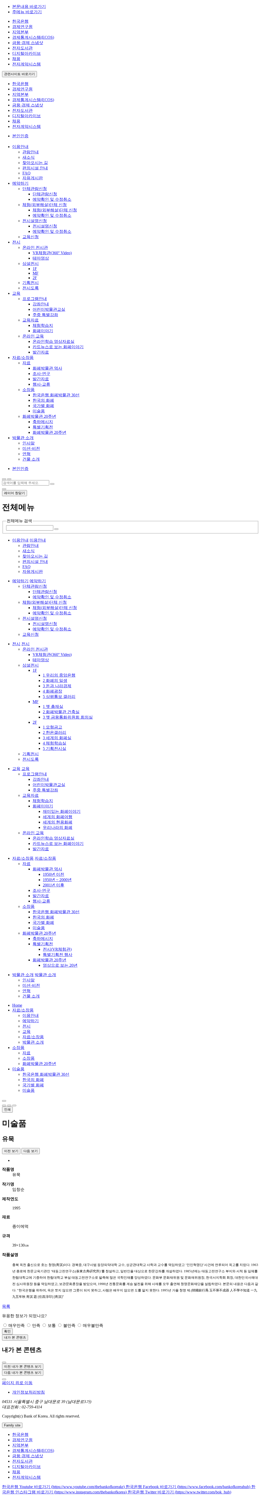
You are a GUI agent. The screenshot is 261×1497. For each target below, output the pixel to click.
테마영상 (41, 258)
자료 (26, 363)
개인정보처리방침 (28, 1392)
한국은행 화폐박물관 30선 (56, 395)
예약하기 (30, 1021)
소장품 (28, 389)
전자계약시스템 (26, 64)
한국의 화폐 (43, 400)
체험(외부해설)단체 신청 (44, 205)
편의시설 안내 (35, 168)
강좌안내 (41, 304)
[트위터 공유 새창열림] (14, 1105)
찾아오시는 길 (35, 162)
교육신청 (30, 237)
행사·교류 (41, 384)
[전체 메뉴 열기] (4, 479)
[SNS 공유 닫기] (4, 1105)
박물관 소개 (33, 1042)
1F (35, 268)
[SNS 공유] (4, 1101)
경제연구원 (22, 26)
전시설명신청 (34, 221)
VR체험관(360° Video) (52, 253)
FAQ (26, 173)
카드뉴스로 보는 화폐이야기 (58, 347)
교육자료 (30, 320)
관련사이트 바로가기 (19, 74)
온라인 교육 (33, 336)
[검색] (52, 484)
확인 (7, 1331)
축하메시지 (43, 422)
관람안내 (30, 152)
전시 (26, 1026)
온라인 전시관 (35, 247)
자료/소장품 (23, 1010)
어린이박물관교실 (49, 309)
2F (35, 278)
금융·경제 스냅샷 (27, 43)
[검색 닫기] (4, 489)
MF (35, 273)
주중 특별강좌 (45, 315)
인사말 (28, 443)
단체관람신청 (34, 188)
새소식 (28, 157)
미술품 (39, 411)
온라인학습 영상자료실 (53, 341)
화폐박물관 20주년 (39, 416)
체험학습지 (43, 325)
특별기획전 (43, 427)
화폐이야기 (43, 331)
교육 (26, 1031)
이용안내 (30, 1015)
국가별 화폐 (43, 405)
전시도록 (30, 288)
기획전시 (30, 282)
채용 (16, 59)
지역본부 (20, 32)
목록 (6, 1306)
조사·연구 (41, 373)
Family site (12, 1425)
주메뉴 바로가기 (27, 12)
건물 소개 (31, 459)
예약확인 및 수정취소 (52, 199)
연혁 (26, 454)
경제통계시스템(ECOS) (33, 37)
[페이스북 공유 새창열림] (9, 1105)
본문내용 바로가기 (29, 6)
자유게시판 (32, 178)
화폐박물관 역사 (47, 368)
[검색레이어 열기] (9, 479)
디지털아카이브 (26, 53)
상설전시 (30, 263)
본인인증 (20, 136)
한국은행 (20, 21)
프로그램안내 (34, 298)
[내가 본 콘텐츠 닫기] (4, 1362)
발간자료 (41, 352)
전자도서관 (22, 48)
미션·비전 (31, 448)
